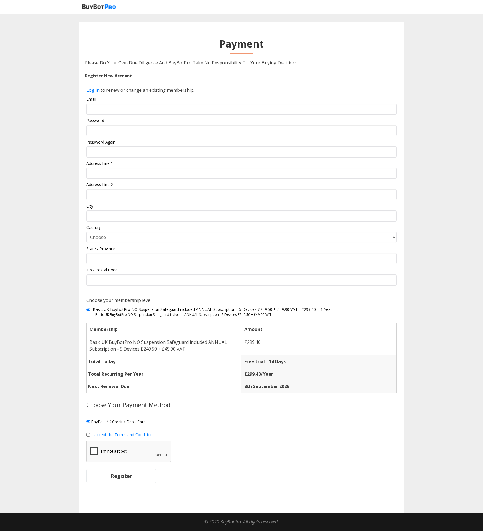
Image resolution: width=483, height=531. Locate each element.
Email (91, 99)
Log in (93, 90)
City (89, 206)
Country (93, 227)
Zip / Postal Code (102, 269)
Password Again (100, 142)
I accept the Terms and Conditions (123, 434)
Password (95, 120)
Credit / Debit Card (128, 421)
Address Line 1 (99, 163)
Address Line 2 (99, 184)
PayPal (96, 421)
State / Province (100, 248)
